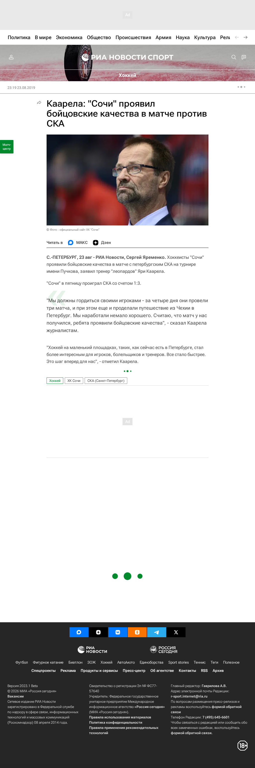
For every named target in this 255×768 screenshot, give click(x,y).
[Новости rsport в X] (176, 632)
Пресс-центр (134, 670)
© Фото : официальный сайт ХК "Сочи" (73, 229)
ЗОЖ (91, 662)
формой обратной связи (191, 733)
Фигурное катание (48, 662)
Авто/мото (126, 662)
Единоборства (151, 662)
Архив (218, 670)
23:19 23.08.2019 (21, 88)
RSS (204, 670)
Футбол (21, 662)
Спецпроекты (43, 670)
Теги (214, 662)
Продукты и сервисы (99, 670)
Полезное (231, 662)
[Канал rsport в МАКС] (78, 632)
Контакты (187, 670)
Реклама (68, 670)
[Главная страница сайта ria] (110, 57)
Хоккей (55, 381)
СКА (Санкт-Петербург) (106, 381)
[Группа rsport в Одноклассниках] (137, 632)
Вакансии (15, 696)
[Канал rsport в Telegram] (156, 632)
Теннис (200, 662)
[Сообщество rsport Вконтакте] (117, 632)
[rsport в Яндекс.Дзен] (98, 632)
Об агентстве (162, 670)
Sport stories (178, 662)
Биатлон (75, 662)
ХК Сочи (73, 381)
